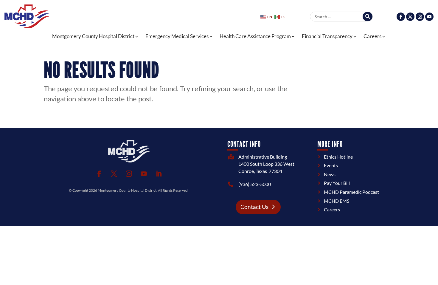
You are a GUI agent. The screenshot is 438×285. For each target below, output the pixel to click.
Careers (372, 36)
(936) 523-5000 (254, 184)
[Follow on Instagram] (420, 17)
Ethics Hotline (338, 156)
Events (331, 165)
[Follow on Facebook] (401, 17)
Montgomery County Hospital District (93, 36)
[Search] (367, 16)
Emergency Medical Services (177, 36)
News (330, 174)
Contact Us (254, 206)
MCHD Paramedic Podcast (351, 192)
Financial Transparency (327, 36)
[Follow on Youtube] (429, 17)
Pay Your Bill (337, 183)
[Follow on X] (410, 17)
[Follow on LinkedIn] (158, 174)
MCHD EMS (336, 201)
